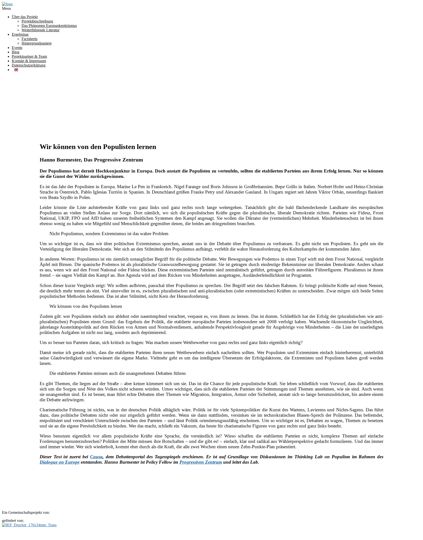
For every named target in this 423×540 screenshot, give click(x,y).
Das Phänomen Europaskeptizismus (49, 25)
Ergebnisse (20, 34)
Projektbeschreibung (37, 21)
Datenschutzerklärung (29, 65)
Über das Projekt (25, 17)
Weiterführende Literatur (40, 30)
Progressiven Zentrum (200, 462)
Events (17, 48)
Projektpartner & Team (29, 56)
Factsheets (29, 39)
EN (16, 70)
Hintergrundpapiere (37, 43)
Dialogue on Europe (60, 462)
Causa (96, 456)
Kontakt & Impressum (29, 61)
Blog (15, 52)
